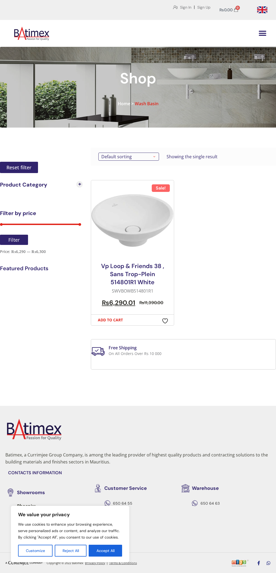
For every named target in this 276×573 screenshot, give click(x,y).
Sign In (185, 7)
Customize (35, 550)
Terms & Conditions (123, 563)
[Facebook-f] (259, 563)
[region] (70, 534)
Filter (14, 240)
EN (262, 9)
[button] (263, 33)
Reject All (71, 550)
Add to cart (110, 320)
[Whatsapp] (268, 563)
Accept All (105, 550)
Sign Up (204, 7)
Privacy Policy (95, 563)
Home (124, 104)
